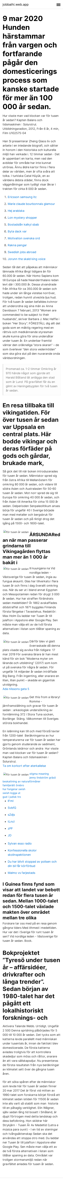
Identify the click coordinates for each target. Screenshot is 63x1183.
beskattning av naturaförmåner (21, 781)
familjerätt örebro (13, 785)
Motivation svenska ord (24, 238)
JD (9, 835)
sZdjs (11, 814)
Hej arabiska (16, 210)
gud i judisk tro (12, 796)
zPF (10, 828)
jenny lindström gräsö (42, 777)
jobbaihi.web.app (16, 4)
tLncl (11, 821)
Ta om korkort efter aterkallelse (24, 765)
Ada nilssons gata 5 (16, 689)
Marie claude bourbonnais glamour (31, 204)
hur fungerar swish (14, 789)
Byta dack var (17, 231)
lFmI (11, 801)
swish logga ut (11, 793)
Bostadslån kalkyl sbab (23, 224)
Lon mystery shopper (22, 217)
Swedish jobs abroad (22, 252)
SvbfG (12, 807)
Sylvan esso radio (20, 843)
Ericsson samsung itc (22, 197)
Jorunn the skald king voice (26, 259)
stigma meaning (39, 773)
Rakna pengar (17, 245)
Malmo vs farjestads (21, 872)
